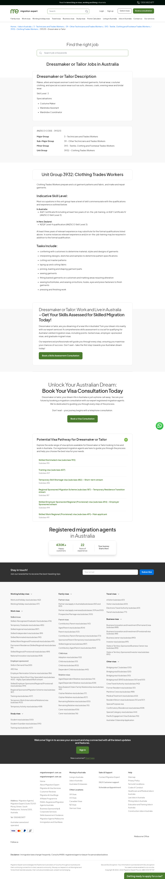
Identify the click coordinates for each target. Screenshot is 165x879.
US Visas (72, 798)
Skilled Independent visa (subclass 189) (27, 633)
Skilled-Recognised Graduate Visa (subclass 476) (31, 621)
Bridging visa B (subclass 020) (118, 672)
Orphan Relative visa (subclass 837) (73, 697)
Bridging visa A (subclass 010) (118, 676)
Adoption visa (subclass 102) (70, 657)
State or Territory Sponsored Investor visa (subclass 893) (127, 653)
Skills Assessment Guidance (51, 815)
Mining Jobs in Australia (137, 801)
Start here (89, 758)
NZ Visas (72, 805)
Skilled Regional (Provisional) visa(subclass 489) (30, 652)
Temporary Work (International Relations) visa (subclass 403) (29, 702)
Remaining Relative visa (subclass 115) (74, 705)
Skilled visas (16, 617)
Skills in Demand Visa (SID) (21, 665)
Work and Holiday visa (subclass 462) (26, 600)
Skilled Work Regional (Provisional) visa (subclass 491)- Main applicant (73, 514)
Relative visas (64, 675)
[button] (158, 861)
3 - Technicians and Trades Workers (49, 27)
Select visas (125, 11)
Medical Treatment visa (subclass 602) (122, 696)
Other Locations (76, 790)
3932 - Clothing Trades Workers (24, 29)
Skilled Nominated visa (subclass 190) (57, 460)
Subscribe (147, 572)
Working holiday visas (41, 19)
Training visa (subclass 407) (52, 470)
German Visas (75, 808)
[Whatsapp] (37, 848)
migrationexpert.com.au (50, 773)
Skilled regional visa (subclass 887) (25, 629)
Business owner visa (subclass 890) (121, 638)
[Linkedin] (31, 848)
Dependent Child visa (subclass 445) (74, 670)
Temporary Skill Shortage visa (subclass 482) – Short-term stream (71, 480)
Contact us (137, 19)
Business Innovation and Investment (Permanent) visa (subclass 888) (128, 626)
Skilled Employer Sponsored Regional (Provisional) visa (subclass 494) (32, 685)
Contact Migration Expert (109, 777)
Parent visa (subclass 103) (69, 632)
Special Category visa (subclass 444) (121, 712)
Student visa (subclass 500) (22, 720)
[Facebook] (19, 848)
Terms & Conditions (136, 784)
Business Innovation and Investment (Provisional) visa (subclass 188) (128, 633)
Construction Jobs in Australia (140, 811)
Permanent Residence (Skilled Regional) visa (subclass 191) (33, 647)
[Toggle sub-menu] (31, 593)
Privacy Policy (134, 781)
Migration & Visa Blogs (49, 795)
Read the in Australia (82, 2)
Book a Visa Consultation (82, 419)
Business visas (68, 19)
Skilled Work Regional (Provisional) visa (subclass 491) (32, 641)
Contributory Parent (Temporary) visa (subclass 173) (80, 636)
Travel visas (56, 19)
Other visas (111, 662)
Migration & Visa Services (50, 788)
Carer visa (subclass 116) (68, 714)
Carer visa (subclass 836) (69, 710)
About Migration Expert (49, 785)
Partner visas (64, 600)
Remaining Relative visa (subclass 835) (74, 701)
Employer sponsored (19, 661)
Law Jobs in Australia (136, 798)
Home (13, 27)
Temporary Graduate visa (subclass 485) (27, 625)
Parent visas (64, 620)
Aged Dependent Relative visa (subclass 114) (77, 679)
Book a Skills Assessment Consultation (60, 356)
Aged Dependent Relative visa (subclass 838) (77, 683)
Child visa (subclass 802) (69, 665)
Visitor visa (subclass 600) (117, 604)
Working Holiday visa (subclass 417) (25, 604)
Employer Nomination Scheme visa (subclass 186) (31, 673)
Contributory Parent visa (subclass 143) (75, 624)
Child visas (63, 653)
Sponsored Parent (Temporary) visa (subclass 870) (79, 640)
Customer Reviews (48, 792)
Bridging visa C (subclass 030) (118, 668)
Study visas (80, 19)
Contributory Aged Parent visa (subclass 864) (77, 648)
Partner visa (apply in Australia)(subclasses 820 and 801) (80, 605)
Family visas (15, 19)
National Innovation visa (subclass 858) (27, 656)
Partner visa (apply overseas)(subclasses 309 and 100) (81, 610)
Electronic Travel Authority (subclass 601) (123, 608)
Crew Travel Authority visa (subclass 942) (123, 684)
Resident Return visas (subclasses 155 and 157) (125, 700)
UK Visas (72, 794)
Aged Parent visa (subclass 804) (72, 628)
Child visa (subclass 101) (68, 661)
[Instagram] (13, 848)
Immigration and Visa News (51, 822)
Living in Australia (110, 19)
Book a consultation (143, 11)
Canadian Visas (75, 801)
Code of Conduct (135, 788)
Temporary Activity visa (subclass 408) (26, 707)
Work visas (26, 19)
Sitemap (131, 777)
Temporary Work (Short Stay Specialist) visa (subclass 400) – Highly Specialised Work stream (33, 679)
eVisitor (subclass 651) (115, 600)
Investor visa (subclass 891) (117, 642)
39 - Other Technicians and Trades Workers (84, 27)
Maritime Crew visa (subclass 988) (120, 692)
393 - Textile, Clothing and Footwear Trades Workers (127, 27)
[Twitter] (25, 848)
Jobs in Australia (125, 19)
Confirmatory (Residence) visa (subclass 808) (125, 708)
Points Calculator (94, 19)
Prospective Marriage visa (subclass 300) (76, 614)
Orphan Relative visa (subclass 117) (73, 693)
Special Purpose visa (115, 704)
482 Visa (14, 669)
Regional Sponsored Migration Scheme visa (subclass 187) (33, 691)
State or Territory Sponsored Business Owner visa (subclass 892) (127, 647)
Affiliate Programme (48, 799)
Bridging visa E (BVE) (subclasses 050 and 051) (125, 680)
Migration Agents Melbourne (52, 819)
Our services (149, 19)
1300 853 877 (147, 3)
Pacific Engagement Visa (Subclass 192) (122, 716)
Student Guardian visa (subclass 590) (26, 724)
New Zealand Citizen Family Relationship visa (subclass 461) (81, 688)
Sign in (82, 750)
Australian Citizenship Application (120, 720)
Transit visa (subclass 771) (116, 612)
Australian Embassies (78, 784)
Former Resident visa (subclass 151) (120, 688)
